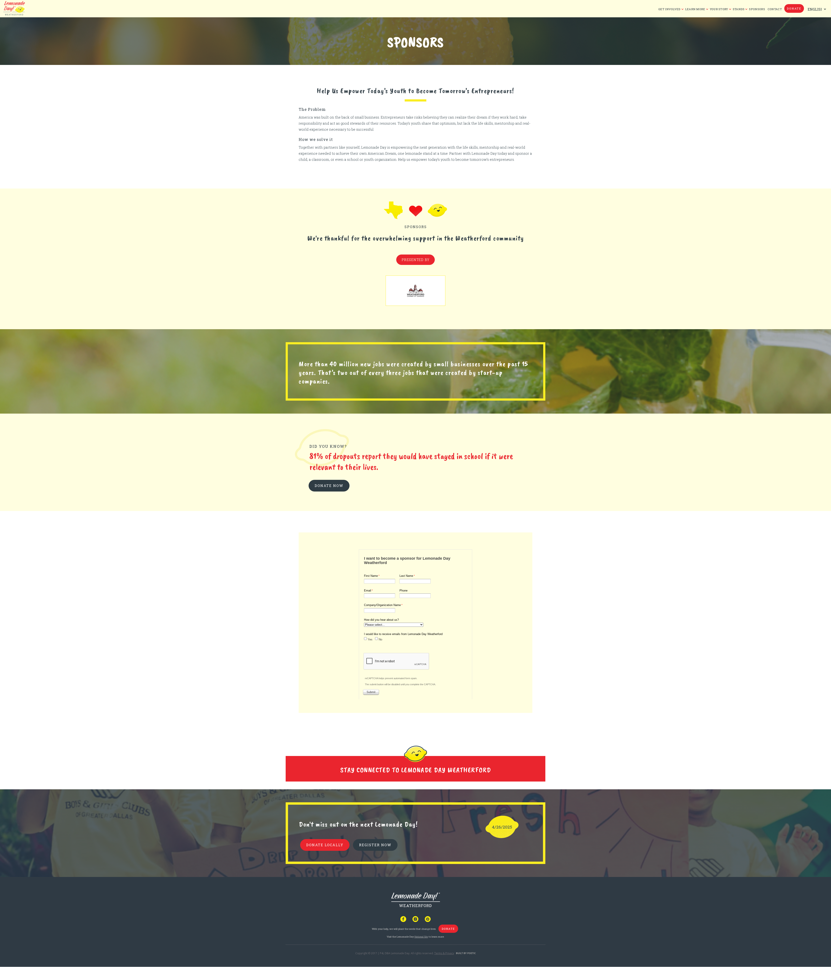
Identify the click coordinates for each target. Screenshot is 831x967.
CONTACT (775, 9)
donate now (329, 485)
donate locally (324, 845)
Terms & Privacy (444, 953)
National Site (421, 936)
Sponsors (757, 9)
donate (794, 8)
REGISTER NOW (375, 845)
